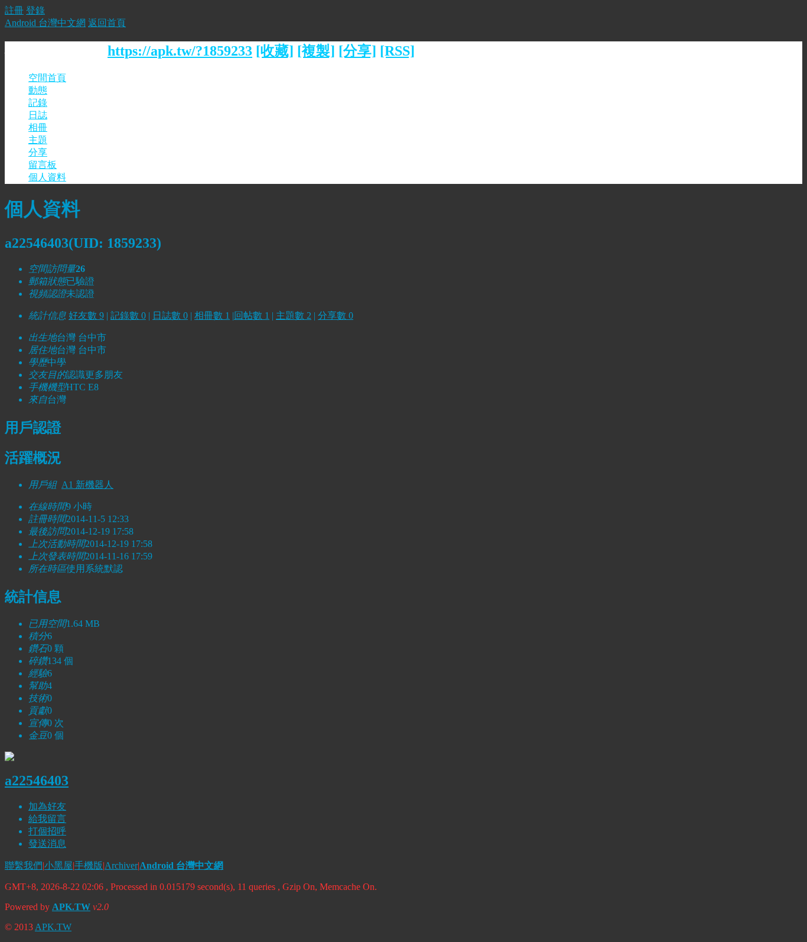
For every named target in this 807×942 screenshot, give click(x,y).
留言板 (42, 165)
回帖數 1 (251, 315)
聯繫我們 (24, 865)
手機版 (88, 865)
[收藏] (275, 51)
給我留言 (47, 819)
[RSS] (397, 51)
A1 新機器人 (87, 485)
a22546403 (37, 780)
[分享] (357, 51)
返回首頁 (107, 23)
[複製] (316, 51)
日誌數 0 (170, 315)
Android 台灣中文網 (45, 23)
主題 (37, 140)
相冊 (37, 127)
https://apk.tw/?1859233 (180, 51)
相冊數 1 (212, 315)
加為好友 (47, 806)
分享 (37, 152)
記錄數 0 (128, 315)
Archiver (121, 865)
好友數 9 (86, 315)
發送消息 (47, 844)
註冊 (14, 10)
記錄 (37, 103)
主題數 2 (293, 315)
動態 (37, 90)
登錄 (35, 10)
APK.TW (71, 907)
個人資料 (47, 177)
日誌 (37, 115)
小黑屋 (58, 865)
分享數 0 (335, 315)
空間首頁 (47, 78)
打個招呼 (47, 831)
